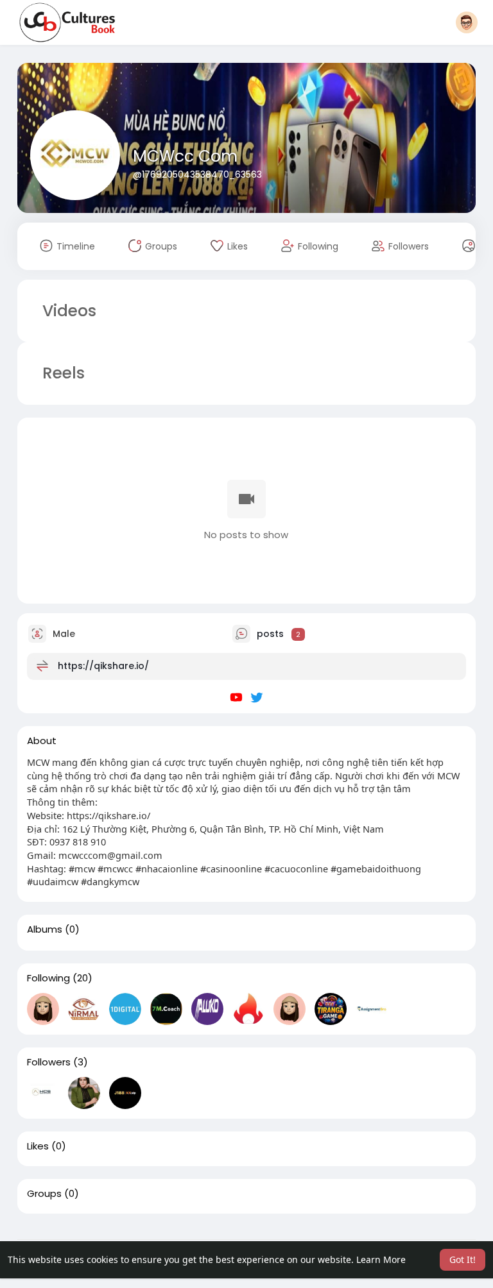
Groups (44, 1194)
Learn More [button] (381, 1259)
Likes (38, 1146)
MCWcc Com (185, 156)
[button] (466, 22)
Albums (44, 929)
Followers (49, 1062)
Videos (69, 311)
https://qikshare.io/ (103, 665)
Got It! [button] (462, 1259)
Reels (61, 373)
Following (48, 978)
